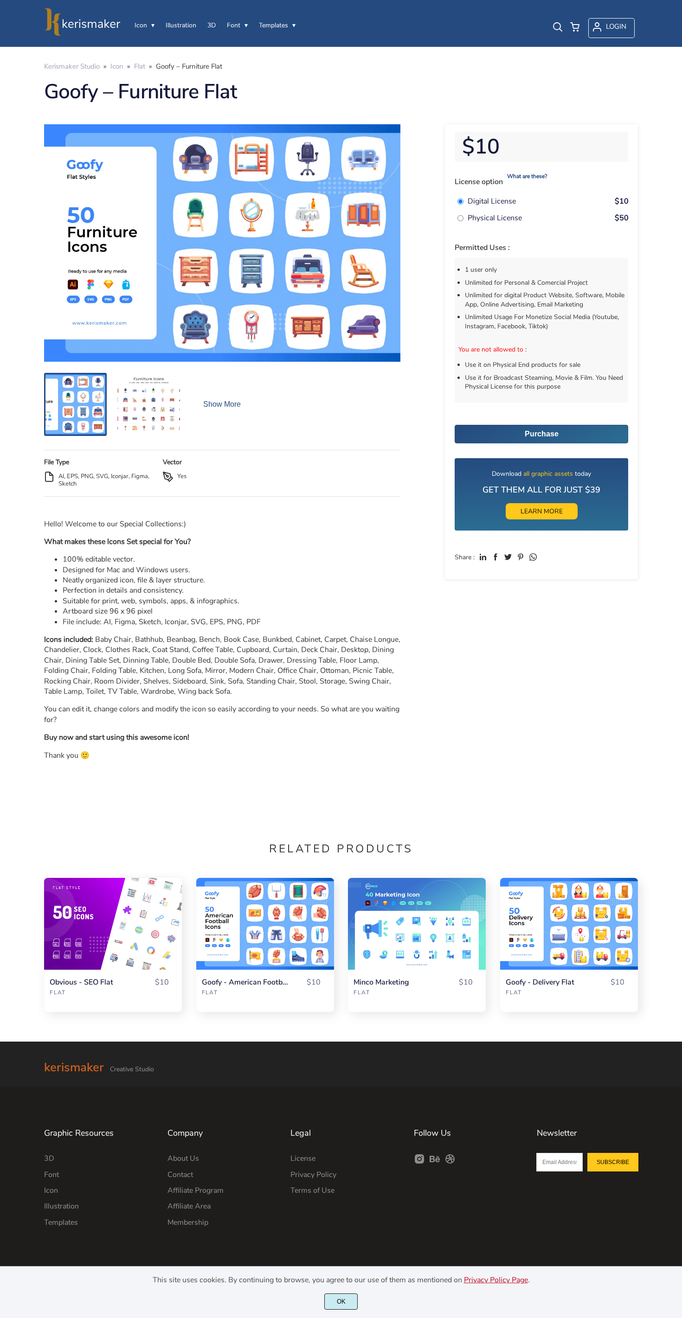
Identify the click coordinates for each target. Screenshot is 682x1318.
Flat (58, 992)
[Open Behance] (434, 1162)
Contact (180, 1175)
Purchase (542, 434)
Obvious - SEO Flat (81, 982)
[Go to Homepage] (82, 33)
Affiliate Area (189, 1206)
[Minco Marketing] (417, 924)
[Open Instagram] (419, 1162)
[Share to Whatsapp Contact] (533, 557)
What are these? (527, 176)
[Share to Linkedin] (483, 557)
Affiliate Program (195, 1190)
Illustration (61, 1206)
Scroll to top (673, 1058)
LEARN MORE (542, 511)
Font (51, 1175)
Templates (61, 1222)
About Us (183, 1158)
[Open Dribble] (450, 1162)
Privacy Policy (313, 1175)
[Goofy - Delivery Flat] (569, 924)
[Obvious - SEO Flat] (113, 924)
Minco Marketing (381, 982)
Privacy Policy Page (496, 1280)
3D (49, 1158)
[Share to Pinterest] (520, 557)
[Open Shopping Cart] (574, 27)
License (302, 1158)
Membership (187, 1222)
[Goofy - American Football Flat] (265, 924)
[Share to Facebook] (495, 557)
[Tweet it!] (508, 557)
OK (341, 1301)
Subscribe (613, 1162)
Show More (222, 404)
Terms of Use (312, 1190)
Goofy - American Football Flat (246, 982)
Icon (51, 1190)
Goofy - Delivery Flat (540, 982)
